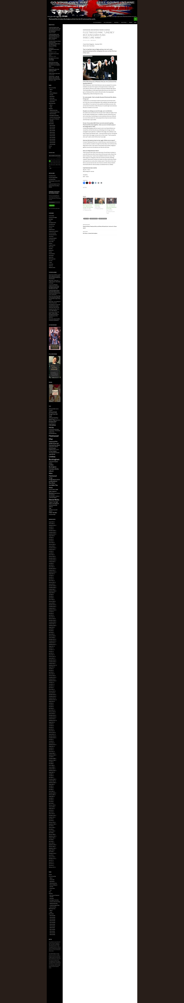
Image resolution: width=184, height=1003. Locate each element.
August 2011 (51, 746)
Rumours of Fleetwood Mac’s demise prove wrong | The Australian (88, 206)
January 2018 (51, 637)
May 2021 (51, 577)
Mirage (50, 478)
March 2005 (51, 791)
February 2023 (52, 556)
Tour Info (101, 29)
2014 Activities (52, 142)
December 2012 (52, 736)
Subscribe (52, 205)
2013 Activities (52, 144)
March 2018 (51, 634)
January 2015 (51, 692)
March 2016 (51, 673)
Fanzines (50, 227)
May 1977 (51, 862)
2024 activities (52, 125)
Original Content (52, 245)
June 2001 (51, 798)
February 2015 (52, 691)
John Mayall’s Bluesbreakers (54, 452)
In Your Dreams (53, 451)
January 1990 (51, 827)
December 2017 (52, 639)
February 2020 (52, 601)
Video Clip (51, 265)
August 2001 (51, 796)
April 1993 (51, 812)
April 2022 (51, 565)
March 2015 (51, 689)
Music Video (51, 241)
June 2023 (51, 553)
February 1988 (52, 834)
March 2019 (51, 616)
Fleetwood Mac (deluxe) (53, 446)
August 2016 (51, 666)
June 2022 (51, 563)
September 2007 (52, 770)
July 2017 (51, 647)
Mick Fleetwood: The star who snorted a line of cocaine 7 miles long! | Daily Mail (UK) (54, 306)
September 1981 (52, 848)
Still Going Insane (107, 22)
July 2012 (51, 739)
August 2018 (51, 627)
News (135, 22)
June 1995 (51, 810)
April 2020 (51, 597)
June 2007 (51, 775)
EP (49, 433)
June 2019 (51, 611)
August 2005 (51, 784)
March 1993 (51, 813)
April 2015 (51, 687)
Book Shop (52, 121)
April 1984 (51, 841)
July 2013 (51, 723)
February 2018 (52, 635)
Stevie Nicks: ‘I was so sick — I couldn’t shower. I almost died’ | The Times (54, 282)
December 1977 (52, 858)
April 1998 (51, 803)
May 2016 (51, 670)
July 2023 (51, 551)
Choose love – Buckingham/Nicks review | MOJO (54, 49)
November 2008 (52, 758)
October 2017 (51, 642)
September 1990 (52, 824)
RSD (56, 491)
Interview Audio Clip (53, 234)
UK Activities (123, 22)
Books (50, 220)
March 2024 (51, 542)
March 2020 (51, 599)
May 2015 (51, 685)
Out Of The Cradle (53, 489)
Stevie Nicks (51, 257)
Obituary (50, 243)
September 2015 (52, 680)
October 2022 (51, 561)
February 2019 (52, 618)
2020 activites (52, 132)
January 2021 (51, 584)
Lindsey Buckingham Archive (54, 184)
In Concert (57, 449)
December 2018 (52, 620)
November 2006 (52, 779)
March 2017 (51, 654)
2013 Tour (86, 218)
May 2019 (51, 613)
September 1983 (52, 844)
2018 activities (52, 135)
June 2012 (51, 741)
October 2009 (51, 753)
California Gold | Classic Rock (54, 73)
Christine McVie (52, 224)
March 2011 (51, 751)
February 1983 (52, 846)
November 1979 (52, 853)
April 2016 (51, 672)
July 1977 (51, 860)
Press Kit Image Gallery (53, 177)
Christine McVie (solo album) (54, 429)
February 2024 (52, 544)
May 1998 (51, 801)
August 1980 (51, 849)
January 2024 (51, 546)
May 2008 (51, 763)
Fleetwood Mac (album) (54, 445)
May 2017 (51, 651)
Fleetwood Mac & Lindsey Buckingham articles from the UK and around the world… (72, 19)
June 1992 (51, 820)
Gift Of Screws (52, 448)
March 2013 (51, 730)
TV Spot (50, 262)
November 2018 (52, 622)
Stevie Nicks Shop (53, 113)
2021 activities (52, 130)
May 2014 (51, 706)
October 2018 (51, 623)
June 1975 (51, 865)
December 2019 (52, 604)
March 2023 (51, 554)
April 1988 (51, 832)
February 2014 (52, 711)
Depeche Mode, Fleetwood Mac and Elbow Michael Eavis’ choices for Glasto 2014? (100, 226)
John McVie (51, 236)
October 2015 (51, 679)
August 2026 (51, 521)
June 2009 (51, 756)
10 (49, 161)
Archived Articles (52, 179)
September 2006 (52, 782)
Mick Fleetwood (95, 29)
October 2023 (51, 549)
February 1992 (52, 822)
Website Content (52, 267)
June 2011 (51, 748)
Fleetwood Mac (87, 29)
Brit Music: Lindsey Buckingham (90, 232)
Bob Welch (51, 219)
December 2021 (52, 568)
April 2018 (51, 632)
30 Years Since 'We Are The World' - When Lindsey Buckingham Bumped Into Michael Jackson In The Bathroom (54, 314)
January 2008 (51, 767)
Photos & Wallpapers (53, 93)
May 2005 (51, 789)
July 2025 (51, 527)
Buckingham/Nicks (52, 222)
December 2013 (52, 715)
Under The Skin (53, 512)
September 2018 (52, 625)
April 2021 (51, 578)
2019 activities (52, 134)
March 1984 (51, 843)
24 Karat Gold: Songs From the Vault (53, 414)
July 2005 (51, 786)
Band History (52, 96)
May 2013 (51, 727)
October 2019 (51, 608)
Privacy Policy (52, 101)
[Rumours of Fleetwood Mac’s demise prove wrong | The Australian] (88, 201)
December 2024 (52, 530)
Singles (51, 106)
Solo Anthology (52, 494)
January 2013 (51, 734)
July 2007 (51, 774)
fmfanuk (94, 40)
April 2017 (51, 653)
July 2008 (51, 761)
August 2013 (51, 722)
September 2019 (52, 609)
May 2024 (51, 539)
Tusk (50, 508)
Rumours (51, 493)
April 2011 (51, 749)
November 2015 (52, 677)
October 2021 (51, 570)
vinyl (54, 514)
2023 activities (52, 127)
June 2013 (51, 725)
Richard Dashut (52, 253)
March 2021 (51, 580)
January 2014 (51, 713)
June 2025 (51, 528)
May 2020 (51, 596)
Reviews (50, 252)
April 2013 (51, 729)
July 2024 (51, 537)
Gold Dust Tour (52, 449)
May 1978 (51, 855)
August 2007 (51, 772)
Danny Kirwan (51, 226)
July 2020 (51, 594)
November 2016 (52, 661)
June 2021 (51, 575)
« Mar (50, 168)
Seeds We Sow (57, 493)
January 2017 (51, 658)
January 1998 (51, 806)
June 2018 (51, 628)
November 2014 (52, 696)
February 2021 (52, 582)
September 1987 (52, 836)
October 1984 (51, 837)
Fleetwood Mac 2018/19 (53, 231)
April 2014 (51, 708)
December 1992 (52, 815)
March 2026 (51, 523)
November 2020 (52, 587)
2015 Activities (52, 139)
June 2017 (51, 649)
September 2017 (52, 644)
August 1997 (51, 808)
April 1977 (51, 863)
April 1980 (51, 851)
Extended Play (53, 433)
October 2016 (51, 663)
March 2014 (51, 710)
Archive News (51, 215)
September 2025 (52, 525)
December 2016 (52, 660)
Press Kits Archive (52, 175)
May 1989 (51, 829)
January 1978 (51, 856)
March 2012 (51, 742)
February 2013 (52, 732)
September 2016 (52, 665)
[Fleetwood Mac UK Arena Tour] (100, 201)
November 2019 (52, 606)
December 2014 (52, 694)
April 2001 (51, 799)
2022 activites (52, 128)
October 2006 (51, 780)
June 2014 (51, 704)
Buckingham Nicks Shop (54, 115)
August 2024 (51, 535)
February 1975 (52, 867)
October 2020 (51, 589)
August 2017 (51, 646)
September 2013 (52, 720)
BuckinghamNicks (52, 422)
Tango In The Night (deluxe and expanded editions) (54, 505)
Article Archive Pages (53, 217)
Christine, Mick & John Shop (55, 117)
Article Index (52, 98)
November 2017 (52, 641)
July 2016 (51, 668)
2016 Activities (52, 140)
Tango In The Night (53, 502)
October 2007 (51, 768)
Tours (51, 91)
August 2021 (51, 573)
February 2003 (52, 794)
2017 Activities (52, 137)
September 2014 (52, 699)
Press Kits (51, 94)
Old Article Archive (53, 99)
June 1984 (51, 839)
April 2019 (51, 615)
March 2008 (51, 765)
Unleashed (51, 514)
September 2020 (52, 590)
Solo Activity (51, 255)
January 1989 (51, 830)
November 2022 (52, 559)
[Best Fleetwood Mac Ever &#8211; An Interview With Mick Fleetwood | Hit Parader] (111, 201)
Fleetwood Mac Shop (53, 110)
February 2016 (52, 675)
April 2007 (51, 777)
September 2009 (52, 755)
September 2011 (52, 744)
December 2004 (52, 793)
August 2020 (51, 592)
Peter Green (51, 246)
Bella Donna (58, 420)
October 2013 (51, 718)
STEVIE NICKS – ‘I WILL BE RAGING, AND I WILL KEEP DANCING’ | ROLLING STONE (54, 78)
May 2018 (51, 630)
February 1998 (52, 805)
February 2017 (52, 656)
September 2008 (52, 760)
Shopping (116, 22)
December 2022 (52, 558)
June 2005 (51, 787)
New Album (52, 483)
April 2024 (51, 540)
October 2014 (51, 698)
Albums (51, 89)
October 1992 (51, 817)
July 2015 (51, 682)
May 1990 (51, 825)
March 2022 (51, 566)
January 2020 (51, 603)
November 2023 (52, 547)
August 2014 (51, 701)
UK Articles (107, 29)
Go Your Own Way (97, 22)
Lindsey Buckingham (53, 238)
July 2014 (51, 703)
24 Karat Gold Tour (53, 417)
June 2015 (51, 684)
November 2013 (52, 717)
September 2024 (52, 534)
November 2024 (52, 532)
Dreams (130, 22)
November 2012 (52, 737)
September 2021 (52, 572)
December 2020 (52, 585)
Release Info (51, 250)
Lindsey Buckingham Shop (54, 112)
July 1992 (51, 818)
